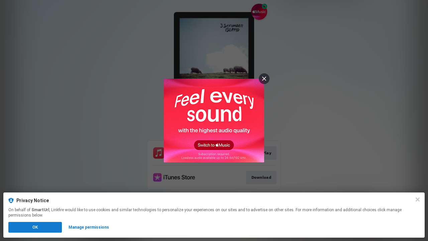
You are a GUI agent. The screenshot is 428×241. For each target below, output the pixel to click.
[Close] (417, 199)
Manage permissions (89, 227)
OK (35, 227)
